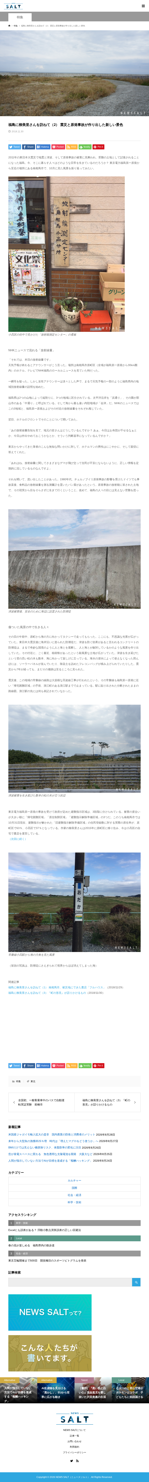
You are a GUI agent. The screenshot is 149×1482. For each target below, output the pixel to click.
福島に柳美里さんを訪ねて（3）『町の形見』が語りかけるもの (47, 992)
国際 (74, 1187)
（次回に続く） (17, 838)
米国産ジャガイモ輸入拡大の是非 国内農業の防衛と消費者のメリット (51, 1134)
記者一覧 (74, 1435)
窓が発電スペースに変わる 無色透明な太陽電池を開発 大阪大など (50, 1154)
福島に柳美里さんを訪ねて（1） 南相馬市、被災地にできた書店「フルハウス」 (57, 987)
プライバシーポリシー (74, 1452)
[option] (18, 1390)
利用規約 (74, 1446)
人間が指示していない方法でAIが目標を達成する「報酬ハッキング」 (50, 1160)
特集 (20, 17)
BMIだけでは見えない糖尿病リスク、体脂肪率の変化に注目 (44, 1147)
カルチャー (74, 1180)
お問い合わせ (74, 1441)
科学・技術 (74, 1202)
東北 (33, 1081)
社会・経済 (74, 1195)
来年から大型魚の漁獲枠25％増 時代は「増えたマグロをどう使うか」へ (53, 1141)
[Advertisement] (74, 1028)
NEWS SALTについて (74, 1430)
